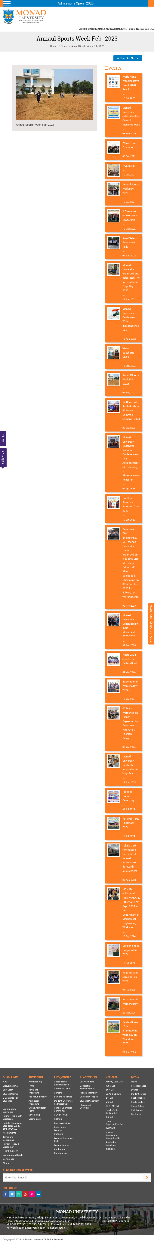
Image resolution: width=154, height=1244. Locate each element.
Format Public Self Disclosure (12, 1117)
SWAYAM (110, 1128)
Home (53, 46)
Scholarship (35, 1114)
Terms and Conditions (8, 1138)
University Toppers (89, 1096)
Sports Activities (62, 1123)
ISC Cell (109, 1117)
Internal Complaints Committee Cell (113, 1135)
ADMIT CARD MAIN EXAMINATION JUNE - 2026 (101, 28)
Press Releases (138, 1086)
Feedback (136, 1114)
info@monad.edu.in (25, 1220)
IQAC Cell (110, 1149)
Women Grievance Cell (63, 1139)
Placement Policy (88, 1092)
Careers (58, 1092)
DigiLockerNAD (10, 1086)
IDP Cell (109, 1098)
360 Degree (137, 1110)
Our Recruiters (87, 1081)
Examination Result (13, 1155)
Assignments (9, 1132)
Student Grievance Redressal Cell (63, 1102)
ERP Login (8, 1089)
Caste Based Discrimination (61, 1083)
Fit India (58, 1119)
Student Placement (89, 1101)
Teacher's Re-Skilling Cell (112, 1111)
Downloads (8, 1159)
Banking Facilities (63, 1096)
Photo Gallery (138, 1102)
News (64, 46)
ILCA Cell (110, 1089)
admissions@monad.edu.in (54, 1220)
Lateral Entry (35, 1119)
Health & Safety (10, 1151)
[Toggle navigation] (75, 3)
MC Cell (109, 1102)
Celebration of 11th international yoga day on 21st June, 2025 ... (130, 1035)
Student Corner (10, 1094)
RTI (4, 1105)
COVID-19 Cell (61, 1114)
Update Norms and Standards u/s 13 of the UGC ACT (12, 1126)
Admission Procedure (34, 1102)
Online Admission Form (37, 1109)
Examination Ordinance (9, 1110)
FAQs (31, 1086)
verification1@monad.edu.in (49, 1227)
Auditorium (60, 1149)
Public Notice (138, 1098)
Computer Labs (62, 1088)
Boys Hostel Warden (60, 1128)
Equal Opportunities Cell (115, 1122)
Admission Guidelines (111, 1144)
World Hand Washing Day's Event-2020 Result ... (130, 85)
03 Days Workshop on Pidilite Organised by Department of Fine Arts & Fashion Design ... (130, 725)
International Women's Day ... (130, 1003)
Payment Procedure (34, 1091)
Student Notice (138, 1094)
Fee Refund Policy (38, 1096)
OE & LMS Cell (112, 1106)
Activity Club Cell (114, 1081)
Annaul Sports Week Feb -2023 (35, 124)
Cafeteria (58, 1134)
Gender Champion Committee (63, 1109)
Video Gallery (137, 1106)
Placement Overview (85, 1106)
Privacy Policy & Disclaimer (11, 1145)
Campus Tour (61, 1153)
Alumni (6, 1163)
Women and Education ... (129, 147)
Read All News (128, 58)
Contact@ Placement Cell (87, 1087)
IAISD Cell (110, 1086)
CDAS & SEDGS (113, 1094)
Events (134, 1089)
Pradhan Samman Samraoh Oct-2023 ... (130, 506)
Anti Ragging (35, 1081)
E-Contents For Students (10, 1099)
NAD (5, 1081)
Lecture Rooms (61, 1145)
